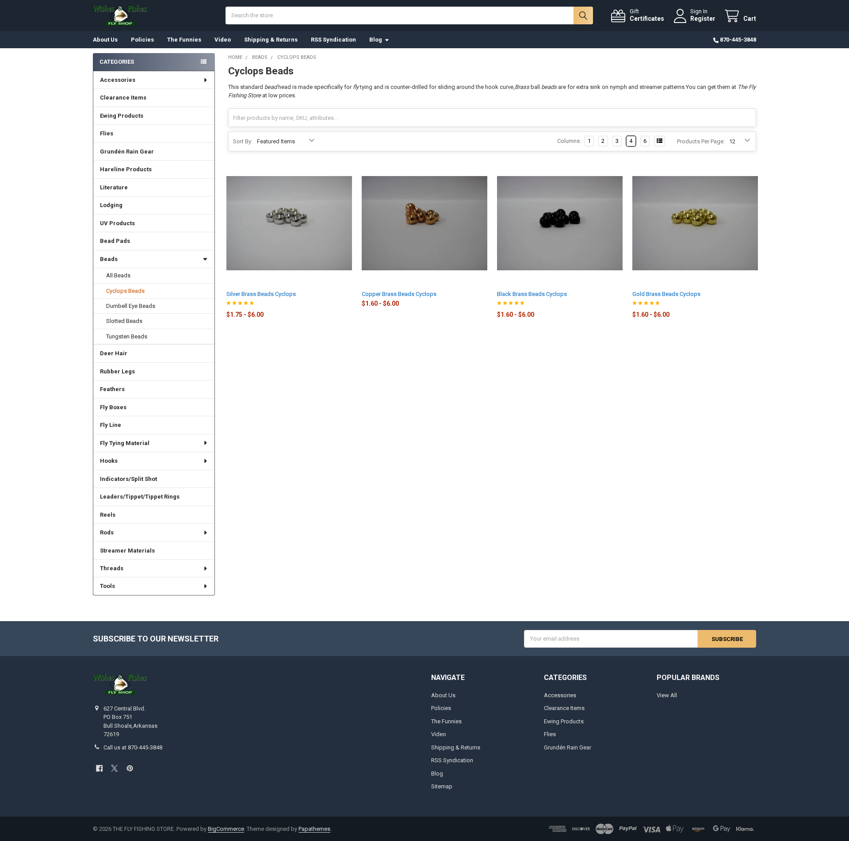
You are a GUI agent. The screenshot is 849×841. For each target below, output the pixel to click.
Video (222, 39)
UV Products (117, 223)
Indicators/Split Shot (128, 479)
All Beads (118, 275)
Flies (106, 133)
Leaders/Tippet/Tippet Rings (140, 496)
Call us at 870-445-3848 (132, 747)
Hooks (109, 460)
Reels (107, 514)
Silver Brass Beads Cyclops (261, 294)
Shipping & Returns (271, 39)
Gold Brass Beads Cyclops (666, 294)
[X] (114, 768)
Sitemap (441, 786)
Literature (114, 187)
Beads (109, 259)
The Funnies (184, 39)
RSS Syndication (333, 39)
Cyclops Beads (125, 291)
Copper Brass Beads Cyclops (399, 294)
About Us (105, 39)
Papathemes (314, 829)
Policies (142, 39)
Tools (107, 586)
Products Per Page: (701, 141)
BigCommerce (226, 829)
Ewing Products (121, 115)
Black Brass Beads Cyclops (532, 294)
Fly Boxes (113, 407)
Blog (375, 39)
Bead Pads (115, 241)
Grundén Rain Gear (127, 151)
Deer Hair (113, 353)
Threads (111, 568)
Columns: (569, 141)
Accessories (117, 80)
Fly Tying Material (124, 443)
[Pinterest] (129, 768)
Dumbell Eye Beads (130, 306)
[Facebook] (99, 768)
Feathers (112, 389)
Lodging (111, 205)
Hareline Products (126, 169)
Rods (107, 532)
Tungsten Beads (126, 336)
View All (667, 695)
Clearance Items (123, 97)
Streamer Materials (127, 550)
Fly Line (110, 425)
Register (702, 18)
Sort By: (242, 141)
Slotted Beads (124, 321)
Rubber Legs (117, 371)
